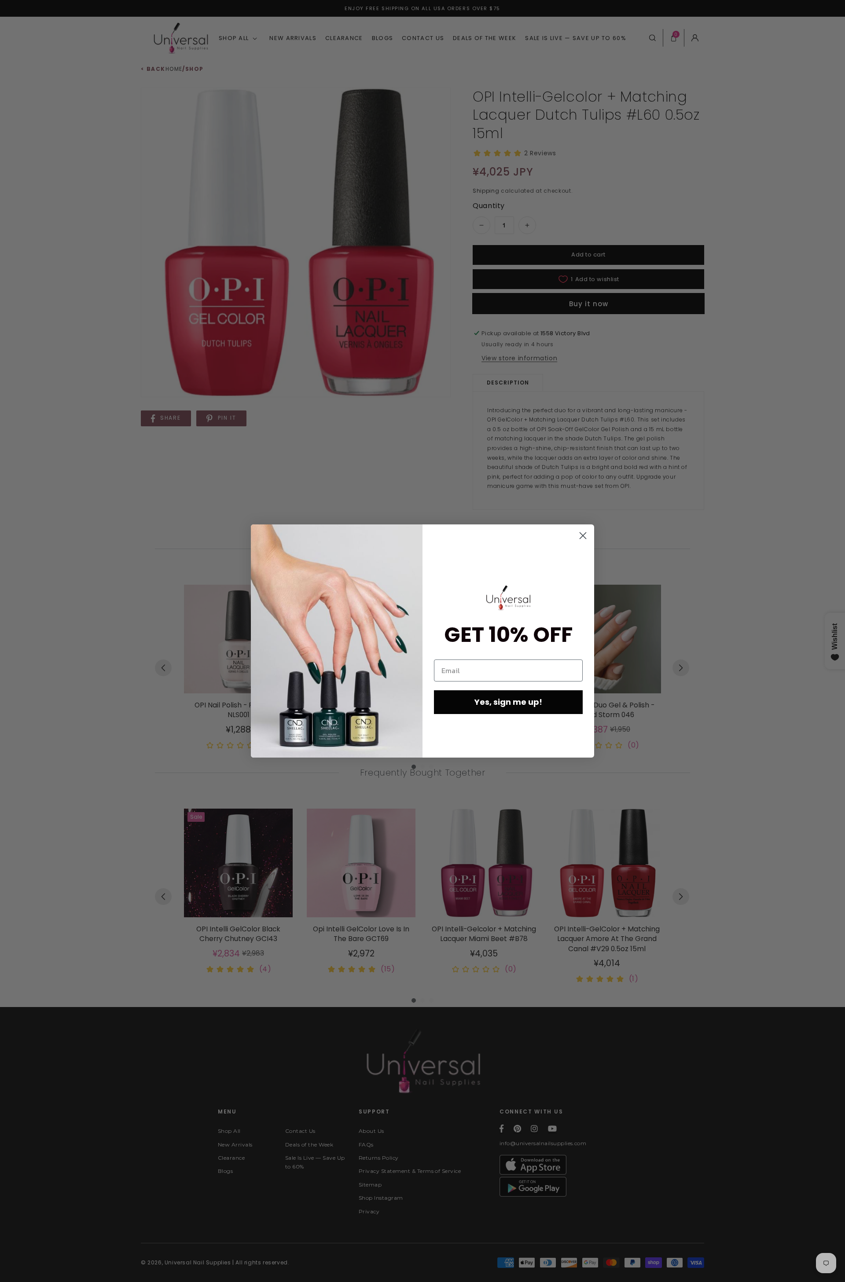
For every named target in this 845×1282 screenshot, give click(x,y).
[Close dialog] (583, 535)
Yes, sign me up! (508, 701)
